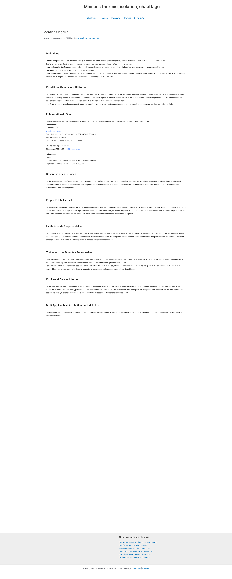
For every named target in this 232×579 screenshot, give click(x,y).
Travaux (127, 18)
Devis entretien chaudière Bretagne (134, 557)
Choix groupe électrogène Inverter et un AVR (138, 542)
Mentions (137, 568)
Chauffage (91, 18)
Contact (145, 568)
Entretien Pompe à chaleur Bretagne (134, 554)
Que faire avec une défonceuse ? (133, 545)
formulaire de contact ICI (87, 38)
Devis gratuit (139, 18)
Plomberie (115, 18)
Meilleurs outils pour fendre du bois (134, 548)
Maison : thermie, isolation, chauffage (122, 6)
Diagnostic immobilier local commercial (135, 551)
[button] (97, 18)
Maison (105, 18)
